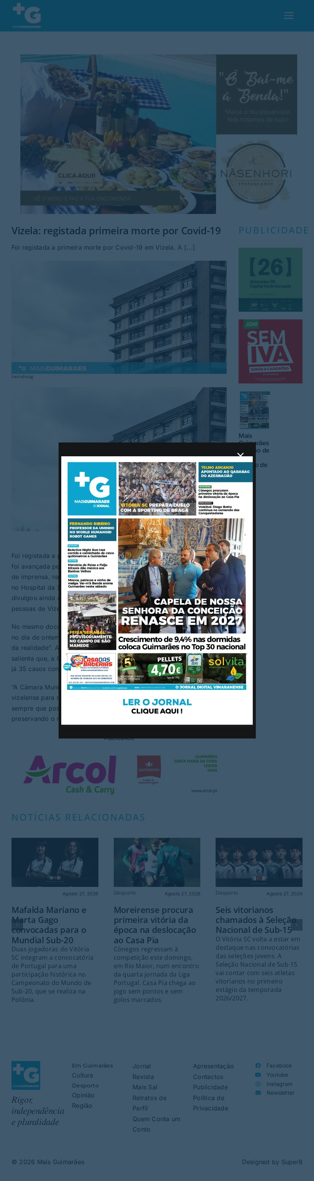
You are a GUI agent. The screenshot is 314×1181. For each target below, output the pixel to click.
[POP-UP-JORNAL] (157, 459)
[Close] (240, 456)
